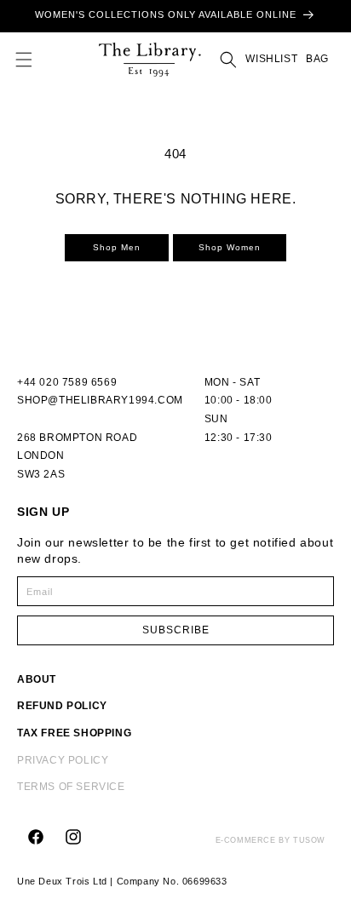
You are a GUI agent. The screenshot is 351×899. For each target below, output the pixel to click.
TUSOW (309, 840)
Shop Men (117, 247)
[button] (23, 59)
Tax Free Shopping (74, 733)
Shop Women (230, 247)
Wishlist (271, 59)
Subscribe (176, 630)
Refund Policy (62, 706)
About (36, 679)
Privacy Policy (62, 760)
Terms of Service (71, 787)
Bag (315, 59)
